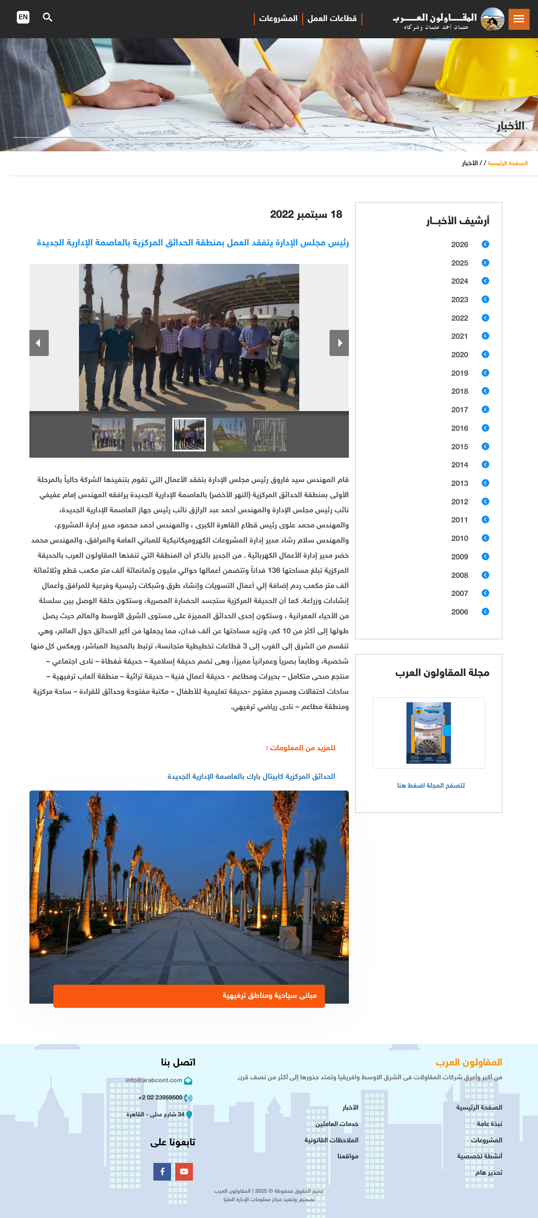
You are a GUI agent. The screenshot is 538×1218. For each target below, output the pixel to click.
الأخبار (351, 1108)
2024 (459, 282)
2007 (459, 594)
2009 (459, 557)
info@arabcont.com (154, 1080)
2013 (459, 484)
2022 (459, 319)
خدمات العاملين (337, 1124)
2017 (459, 410)
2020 (459, 355)
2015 (459, 447)
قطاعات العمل (332, 19)
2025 (459, 264)
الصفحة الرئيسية (508, 163)
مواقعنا (348, 1157)
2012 (459, 502)
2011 (459, 520)
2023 (459, 300)
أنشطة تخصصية (479, 1157)
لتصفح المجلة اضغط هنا (431, 786)
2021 (459, 337)
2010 (459, 539)
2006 (459, 612)
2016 (459, 429)
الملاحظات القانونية (332, 1141)
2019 (459, 374)
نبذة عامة (489, 1124)
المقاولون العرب (469, 1063)
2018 (459, 392)
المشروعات (486, 1141)
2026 (459, 245)
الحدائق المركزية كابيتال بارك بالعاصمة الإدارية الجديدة (251, 777)
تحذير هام (488, 1173)
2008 (459, 576)
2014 (459, 465)
